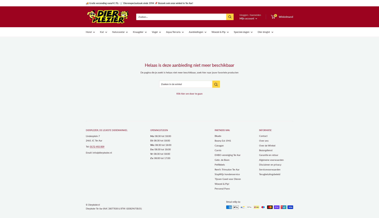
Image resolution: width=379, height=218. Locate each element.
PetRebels (220, 164)
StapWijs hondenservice (227, 174)
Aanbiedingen (196, 31)
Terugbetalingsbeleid (269, 174)
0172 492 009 (97, 146)
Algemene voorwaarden (271, 159)
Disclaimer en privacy (270, 164)
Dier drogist (264, 31)
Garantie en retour (268, 155)
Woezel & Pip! (222, 183)
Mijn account (247, 18)
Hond (89, 31)
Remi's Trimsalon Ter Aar (227, 169)
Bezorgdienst (266, 150)
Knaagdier (138, 31)
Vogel (155, 31)
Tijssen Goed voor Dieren (228, 178)
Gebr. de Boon (222, 159)
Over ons (264, 140)
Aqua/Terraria (173, 31)
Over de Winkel (267, 145)
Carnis (218, 150)
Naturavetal (118, 31)
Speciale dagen (241, 31)
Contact (263, 135)
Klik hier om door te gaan (189, 93)
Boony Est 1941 (223, 140)
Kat (102, 31)
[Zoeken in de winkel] (216, 84)
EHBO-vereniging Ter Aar (228, 155)
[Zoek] (230, 17)
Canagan (219, 145)
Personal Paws (222, 188)
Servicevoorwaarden (269, 169)
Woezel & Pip (218, 31)
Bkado (218, 135)
